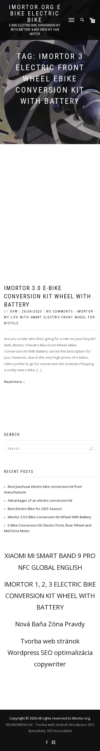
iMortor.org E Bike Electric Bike (35, 13)
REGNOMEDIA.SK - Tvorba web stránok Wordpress (46, 724)
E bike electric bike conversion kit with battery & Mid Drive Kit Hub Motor (35, 29)
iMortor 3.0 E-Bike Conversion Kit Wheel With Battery (47, 296)
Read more (13, 381)
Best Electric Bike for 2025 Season (35, 508)
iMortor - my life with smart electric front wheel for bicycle (50, 317)
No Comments (59, 311)
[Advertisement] (50, 197)
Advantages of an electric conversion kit (40, 500)
